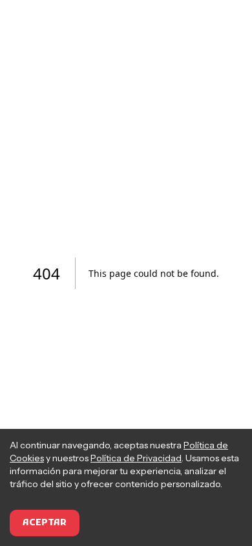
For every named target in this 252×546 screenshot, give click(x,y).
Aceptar (45, 523)
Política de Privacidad (136, 458)
